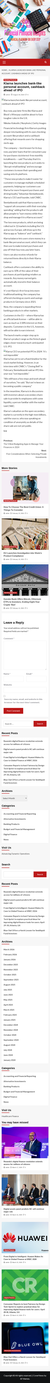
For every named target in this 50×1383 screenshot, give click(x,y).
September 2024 (11, 1040)
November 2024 (11, 1030)
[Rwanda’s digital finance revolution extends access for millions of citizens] (25, 1142)
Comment (9, 638)
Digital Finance (10, 834)
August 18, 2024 (18, 95)
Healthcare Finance (10, 1116)
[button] (4, 62)
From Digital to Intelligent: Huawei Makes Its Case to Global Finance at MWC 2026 (24, 759)
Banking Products (10, 80)
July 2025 (8, 990)
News (6, 839)
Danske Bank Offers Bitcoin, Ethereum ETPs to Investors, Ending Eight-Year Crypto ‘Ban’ (22, 602)
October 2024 (10, 1035)
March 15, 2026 (17, 1262)
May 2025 (8, 1000)
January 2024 (10, 1060)
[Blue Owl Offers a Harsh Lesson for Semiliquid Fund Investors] (25, 1338)
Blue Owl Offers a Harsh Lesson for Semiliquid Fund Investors (24, 781)
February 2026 (10, 954)
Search (6, 864)
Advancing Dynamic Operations (16, 853)
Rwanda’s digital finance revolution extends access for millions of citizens (23, 742)
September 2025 (11, 979)
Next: (26, 454)
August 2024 (9, 1045)
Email (29, 673)
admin (8, 95)
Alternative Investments (15, 819)
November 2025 (11, 969)
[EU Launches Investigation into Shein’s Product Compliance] (25, 534)
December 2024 (11, 1025)
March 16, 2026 (17, 1215)
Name (7, 673)
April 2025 (8, 1005)
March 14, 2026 (17, 1315)
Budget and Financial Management (19, 829)
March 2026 (9, 949)
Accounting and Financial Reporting (20, 814)
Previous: (23, 444)
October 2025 (10, 974)
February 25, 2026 (18, 1363)
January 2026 (10, 959)
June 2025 (8, 995)
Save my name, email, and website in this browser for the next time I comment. (23, 701)
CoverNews (38, 1375)
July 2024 (8, 1050)
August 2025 (9, 984)
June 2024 (8, 1055)
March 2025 (9, 1010)
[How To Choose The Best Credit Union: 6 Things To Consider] (25, 488)
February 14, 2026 (18, 608)
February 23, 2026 (18, 513)
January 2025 (10, 1020)
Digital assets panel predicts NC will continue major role (24, 750)
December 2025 (11, 964)
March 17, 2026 (17, 1167)
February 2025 (10, 1015)
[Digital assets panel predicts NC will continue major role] (25, 1190)
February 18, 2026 (18, 559)
